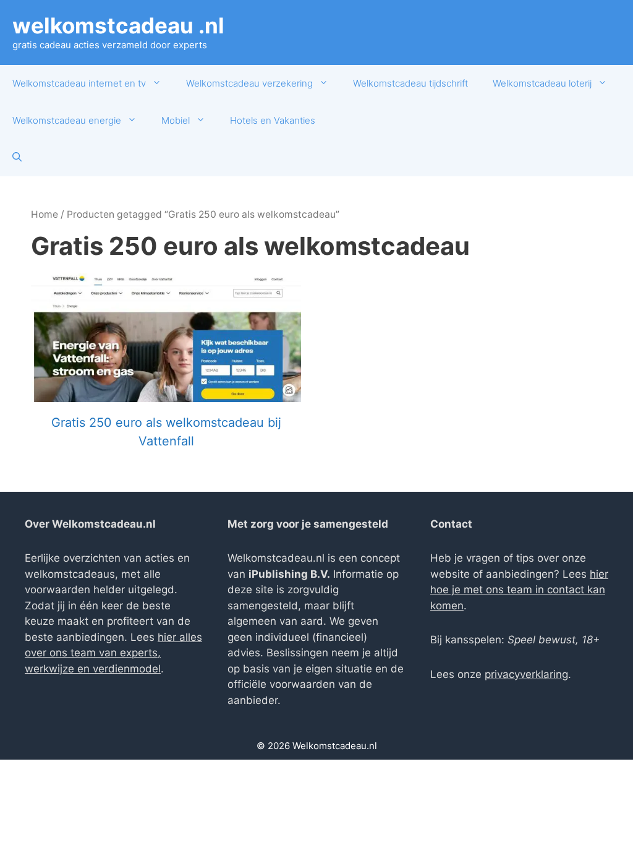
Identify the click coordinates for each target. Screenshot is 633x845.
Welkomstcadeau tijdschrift (410, 83)
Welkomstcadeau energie (66, 120)
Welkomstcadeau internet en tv (79, 83)
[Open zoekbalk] (17, 157)
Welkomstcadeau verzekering (249, 83)
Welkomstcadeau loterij (542, 83)
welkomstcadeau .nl (118, 25)
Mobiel (175, 120)
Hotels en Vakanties (272, 120)
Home (44, 214)
